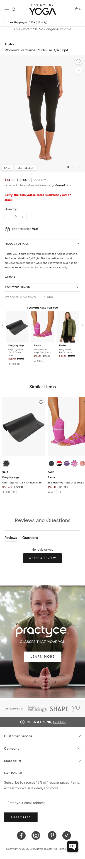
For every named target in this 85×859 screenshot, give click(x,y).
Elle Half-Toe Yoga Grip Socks (42, 351)
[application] (72, 846)
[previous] (4, 22)
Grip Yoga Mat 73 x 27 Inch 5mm (15, 352)
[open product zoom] (78, 70)
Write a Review (45, 560)
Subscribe (21, 817)
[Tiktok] (66, 835)
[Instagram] (36, 835)
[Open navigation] (7, 9)
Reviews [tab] (11, 538)
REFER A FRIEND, (46, 722)
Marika (62, 345)
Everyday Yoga (16, 345)
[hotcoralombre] (82, 463)
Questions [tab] (30, 538)
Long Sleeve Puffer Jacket (66, 351)
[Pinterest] (52, 835)
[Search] (14, 9)
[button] (14, 364)
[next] (81, 22)
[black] (6, 463)
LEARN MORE (42, 657)
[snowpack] (51, 463)
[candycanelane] (59, 463)
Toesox (37, 345)
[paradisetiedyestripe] (74, 463)
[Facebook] (21, 835)
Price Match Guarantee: (43, 22)
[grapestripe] (67, 463)
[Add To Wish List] (78, 61)
